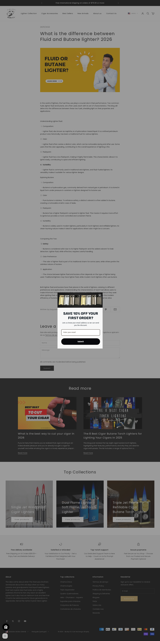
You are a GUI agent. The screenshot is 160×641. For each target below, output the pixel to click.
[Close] (100, 295)
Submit (81, 341)
